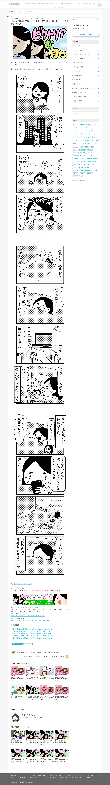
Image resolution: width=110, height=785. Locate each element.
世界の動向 (76, 71)
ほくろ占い (75, 124)
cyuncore (14, 3)
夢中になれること (76, 176)
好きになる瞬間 (89, 131)
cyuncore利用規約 (43, 777)
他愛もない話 (90, 173)
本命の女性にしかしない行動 (90, 170)
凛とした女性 (75, 146)
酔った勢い (87, 143)
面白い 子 (94, 161)
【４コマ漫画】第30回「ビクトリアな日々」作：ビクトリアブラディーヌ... (32, 631)
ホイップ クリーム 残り (78, 170)
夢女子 (92, 146)
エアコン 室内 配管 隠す (86, 167)
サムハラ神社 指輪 (86, 134)
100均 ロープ (75, 173)
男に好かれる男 (76, 137)
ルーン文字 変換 (76, 167)
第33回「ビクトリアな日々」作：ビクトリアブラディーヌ (28, 616)
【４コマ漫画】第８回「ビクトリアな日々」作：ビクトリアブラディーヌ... (32, 635)
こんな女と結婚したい (77, 161)
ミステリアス (94, 124)
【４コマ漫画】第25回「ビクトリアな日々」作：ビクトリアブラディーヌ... (32, 638)
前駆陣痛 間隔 (76, 152)
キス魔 (81, 146)
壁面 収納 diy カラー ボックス (79, 158)
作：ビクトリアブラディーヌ (22, 584)
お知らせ (76, 45)
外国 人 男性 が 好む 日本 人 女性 (91, 140)
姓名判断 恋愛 (90, 149)
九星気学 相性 (82, 124)
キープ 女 (93, 143)
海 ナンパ (75, 149)
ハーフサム (93, 134)
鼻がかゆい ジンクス (77, 164)
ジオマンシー (86, 164)
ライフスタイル (82, 3)
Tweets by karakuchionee (79, 180)
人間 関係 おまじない (77, 155)
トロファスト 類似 (84, 127)
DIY (82, 176)
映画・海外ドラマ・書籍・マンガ (53, 3)
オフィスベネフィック (79, 777)
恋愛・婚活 (27, 3)
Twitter (45, 722)
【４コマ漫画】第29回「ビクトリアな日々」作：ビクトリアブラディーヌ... (32, 633)
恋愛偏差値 (89, 158)
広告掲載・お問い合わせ (65, 777)
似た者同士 (95, 158)
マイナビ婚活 (75, 127)
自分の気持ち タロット (78, 140)
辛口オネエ (77, 101)
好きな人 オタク (87, 161)
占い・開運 (33, 3)
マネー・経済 (57, 7)
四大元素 (90, 137)
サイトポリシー (53, 777)
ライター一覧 (33, 777)
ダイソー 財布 (84, 137)
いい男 (91, 164)
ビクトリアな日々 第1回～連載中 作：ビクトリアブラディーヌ (30, 620)
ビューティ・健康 (91, 3)
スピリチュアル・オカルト (81, 54)
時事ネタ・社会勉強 (65, 3)
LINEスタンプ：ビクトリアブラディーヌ (25, 607)
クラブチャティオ (76, 134)
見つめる (96, 137)
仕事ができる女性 (82, 149)
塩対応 (87, 124)
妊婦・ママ (63, 7)
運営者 (88, 777)
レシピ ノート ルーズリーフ (79, 131)
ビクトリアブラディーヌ (28, 715)
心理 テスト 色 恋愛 (87, 155)
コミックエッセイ (74, 3)
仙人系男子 (75, 143)
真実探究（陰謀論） (40, 3)
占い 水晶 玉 (87, 146)
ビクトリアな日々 (28, 643)
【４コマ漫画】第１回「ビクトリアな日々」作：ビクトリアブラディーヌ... (32, 629)
